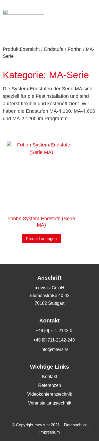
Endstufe (54, 49)
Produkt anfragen (41, 238)
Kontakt (49, 376)
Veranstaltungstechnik (49, 403)
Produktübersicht (21, 49)
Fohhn (75, 49)
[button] (91, 12)
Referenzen (49, 385)
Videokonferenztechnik (49, 394)
